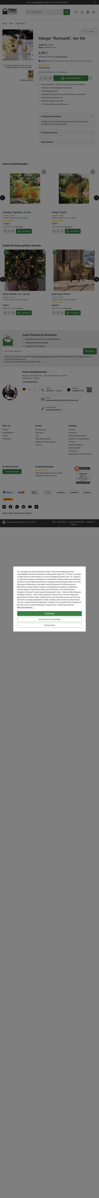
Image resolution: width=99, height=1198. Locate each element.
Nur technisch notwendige (50, 619)
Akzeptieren (49, 613)
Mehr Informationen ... (25, 607)
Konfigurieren (49, 625)
